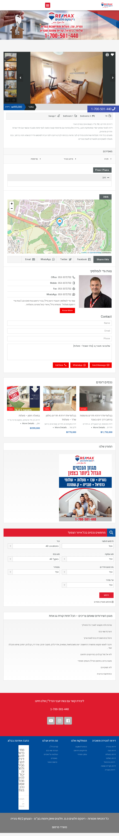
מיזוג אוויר (68, 159)
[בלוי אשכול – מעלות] (59, 222)
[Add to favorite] (112, 56)
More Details (99, 427)
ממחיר (56, 567)
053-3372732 (64, 277)
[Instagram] (59, 721)
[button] (47, 5)
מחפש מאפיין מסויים (103, 602)
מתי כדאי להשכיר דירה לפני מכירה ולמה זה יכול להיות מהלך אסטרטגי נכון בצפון (18, 770)
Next (112, 78)
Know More (67, 310)
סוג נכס (56, 554)
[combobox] (34, 546)
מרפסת (34, 159)
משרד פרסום (59, 827)
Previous (20, 78)
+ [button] (12, 204)
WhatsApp (46, 259)
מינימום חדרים (107, 567)
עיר (58, 541)
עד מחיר (110, 580)
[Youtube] (51, 721)
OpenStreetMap (95, 252)
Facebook (82, 259)
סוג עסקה (109, 554)
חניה (106, 159)
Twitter (63, 259)
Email (28, 259)
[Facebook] (68, 721)
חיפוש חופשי (108, 541)
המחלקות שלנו (79, 740)
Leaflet (83, 252)
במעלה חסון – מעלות (29, 415)
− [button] (12, 208)
